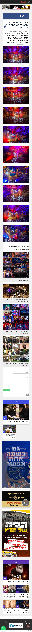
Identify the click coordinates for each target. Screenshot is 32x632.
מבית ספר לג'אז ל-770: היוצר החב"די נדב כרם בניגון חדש (23, 610)
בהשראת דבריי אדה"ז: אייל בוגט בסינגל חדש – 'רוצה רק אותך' (9, 610)
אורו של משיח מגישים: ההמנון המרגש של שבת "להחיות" (17, 582)
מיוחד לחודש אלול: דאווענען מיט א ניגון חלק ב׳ (24, 596)
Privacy (30, 630)
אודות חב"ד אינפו (26, 621)
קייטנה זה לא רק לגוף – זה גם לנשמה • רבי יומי (17, 421)
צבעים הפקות (11, 246)
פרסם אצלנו (7, 621)
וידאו (16, 402)
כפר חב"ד (23, 246)
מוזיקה (16, 562)
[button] (3, 628)
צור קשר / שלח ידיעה (16, 621)
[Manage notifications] (28, 626)
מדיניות (28, 623)
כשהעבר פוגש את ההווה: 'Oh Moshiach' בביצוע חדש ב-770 (9, 596)
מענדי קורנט (17, 246)
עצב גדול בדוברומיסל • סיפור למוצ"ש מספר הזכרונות (9, 435)
